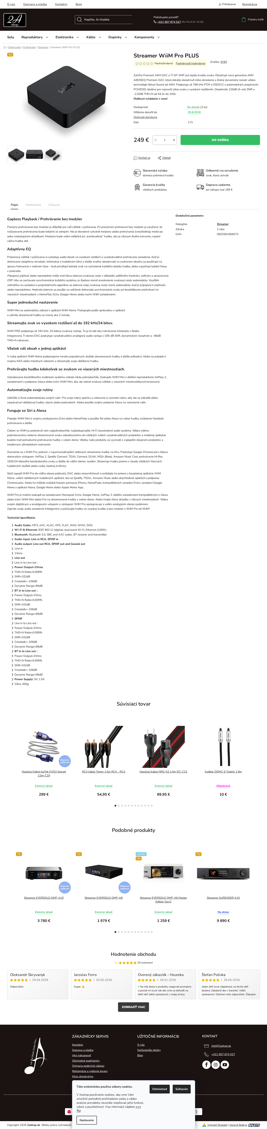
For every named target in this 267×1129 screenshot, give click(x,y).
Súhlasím (181, 1089)
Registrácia (249, 4)
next (257, 765)
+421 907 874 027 (169, 22)
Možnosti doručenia (145, 117)
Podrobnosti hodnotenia (190, 63)
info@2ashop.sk (221, 1046)
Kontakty (61, 4)
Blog (79, 4)
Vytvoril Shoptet (217, 1125)
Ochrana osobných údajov (88, 1066)
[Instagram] (215, 1065)
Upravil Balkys (238, 1125)
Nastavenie (87, 1120)
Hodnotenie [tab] (33, 205)
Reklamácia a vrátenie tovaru (90, 1071)
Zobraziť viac (133, 1007)
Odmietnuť (159, 1089)
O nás (11, 4)
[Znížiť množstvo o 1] (155, 140)
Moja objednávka (82, 1076)
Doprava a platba (35, 4)
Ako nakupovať (81, 1055)
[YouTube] (225, 1065)
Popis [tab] (14, 205)
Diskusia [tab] (54, 205)
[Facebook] (206, 1065)
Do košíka (220, 140)
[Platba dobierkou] (195, 1111)
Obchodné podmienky (86, 1061)
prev (10, 765)
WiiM (223, 62)
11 (152, 806)
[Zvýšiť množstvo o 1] (174, 140)
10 (148, 806)
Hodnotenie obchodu (133, 954)
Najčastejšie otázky (149, 1050)
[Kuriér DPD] (71, 1111)
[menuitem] (10, 37)
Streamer (223, 224)
